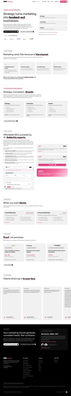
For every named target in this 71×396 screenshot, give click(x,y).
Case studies (44, 1)
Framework (34, 1)
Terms (40, 370)
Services (38, 1)
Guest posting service (42, 386)
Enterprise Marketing (26, 374)
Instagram (56, 360)
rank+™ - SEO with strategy (27, 367)
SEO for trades (22, 386)
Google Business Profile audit (20, 387)
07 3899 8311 (56, 1)
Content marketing (26, 372)
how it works (55, 32)
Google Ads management (27, 370)
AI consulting (27, 387)
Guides (48, 1)
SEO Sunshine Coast (16, 386)
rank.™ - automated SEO (27, 365)
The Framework (25, 360)
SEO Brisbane (5, 386)
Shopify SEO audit (6, 387)
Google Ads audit (55, 386)
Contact (40, 367)
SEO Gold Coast (10, 386)
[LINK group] (67, 392)
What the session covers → (45, 347)
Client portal (41, 360)
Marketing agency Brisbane (28, 386)
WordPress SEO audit (12, 387)
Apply (39, 365)
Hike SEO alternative (36, 386)
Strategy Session (26, 363)
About (52, 1)
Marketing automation (49, 386)
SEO (42, 34)
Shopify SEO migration (62, 386)
